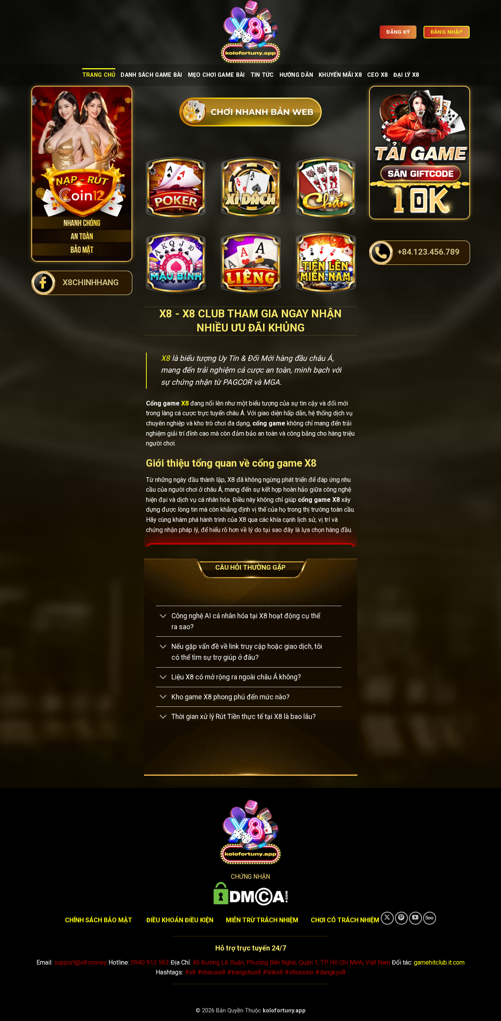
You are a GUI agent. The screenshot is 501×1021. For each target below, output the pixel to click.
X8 (165, 358)
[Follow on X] (387, 918)
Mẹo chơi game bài (216, 75)
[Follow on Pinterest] (401, 918)
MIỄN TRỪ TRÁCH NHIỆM (262, 920)
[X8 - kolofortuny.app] (250, 32)
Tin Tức (262, 75)
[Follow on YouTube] (415, 918)
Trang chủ (98, 75)
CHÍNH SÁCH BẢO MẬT (98, 920)
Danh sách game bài (151, 75)
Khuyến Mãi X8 (340, 75)
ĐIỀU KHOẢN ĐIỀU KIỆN (179, 920)
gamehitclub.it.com (439, 962)
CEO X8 (377, 75)
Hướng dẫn (296, 75)
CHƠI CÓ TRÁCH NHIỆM (345, 920)
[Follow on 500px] (429, 918)
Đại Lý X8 (406, 75)
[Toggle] (163, 616)
